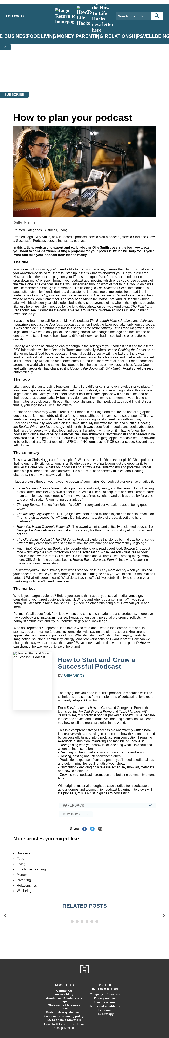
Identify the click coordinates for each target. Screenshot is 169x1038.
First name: (8, 57)
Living (63, 230)
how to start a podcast (104, 237)
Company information (105, 994)
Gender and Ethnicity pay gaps (64, 1000)
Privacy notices (105, 998)
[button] (5, 915)
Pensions (104, 1010)
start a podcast (75, 240)
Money (22, 874)
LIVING (48, 36)
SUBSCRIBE (14, 94)
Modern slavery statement (64, 1012)
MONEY (65, 36)
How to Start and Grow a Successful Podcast (96, 663)
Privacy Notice (81, 82)
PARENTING (89, 36)
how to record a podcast (69, 237)
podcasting (55, 240)
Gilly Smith (42, 237)
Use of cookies (104, 1002)
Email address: (10, 62)
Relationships (27, 885)
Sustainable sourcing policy (64, 1016)
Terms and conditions (104, 1006)
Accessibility (64, 994)
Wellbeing (24, 891)
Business (50, 230)
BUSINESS (16, 36)
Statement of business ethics (64, 1007)
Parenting (24, 880)
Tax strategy (105, 1014)
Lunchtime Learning (31, 869)
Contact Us (64, 990)
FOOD (34, 36)
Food (20, 858)
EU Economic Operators (64, 1019)
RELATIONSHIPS (124, 36)
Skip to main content (13, 2)
